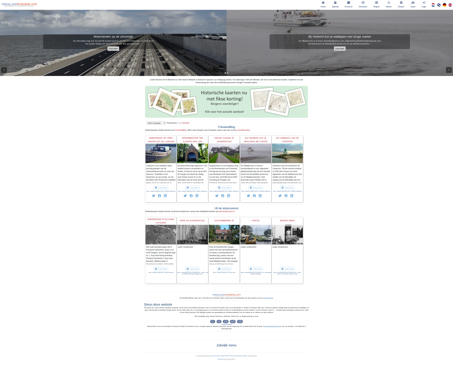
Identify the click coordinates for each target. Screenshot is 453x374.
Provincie (348, 7)
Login (424, 7)
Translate (185, 123)
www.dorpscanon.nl (226, 211)
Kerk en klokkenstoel (192, 221)
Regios (376, 7)
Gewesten (363, 7)
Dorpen (401, 7)
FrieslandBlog (181, 130)
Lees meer (113, 49)
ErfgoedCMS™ (252, 356)
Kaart (413, 7)
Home (323, 7)
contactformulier (243, 130)
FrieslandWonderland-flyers (272, 326)
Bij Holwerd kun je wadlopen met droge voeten (256, 141)
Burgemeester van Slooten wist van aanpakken (192, 141)
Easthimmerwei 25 (224, 221)
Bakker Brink (287, 221)
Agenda (335, 7)
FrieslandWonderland (204, 356)
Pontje (256, 221)
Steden (389, 7)
